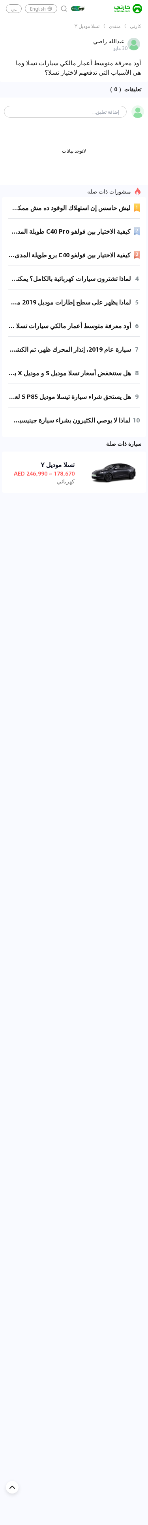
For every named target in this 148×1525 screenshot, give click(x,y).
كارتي (135, 26)
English (38, 8)
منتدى (114, 26)
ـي (14, 8)
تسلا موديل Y (87, 26)
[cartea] (128, 8)
